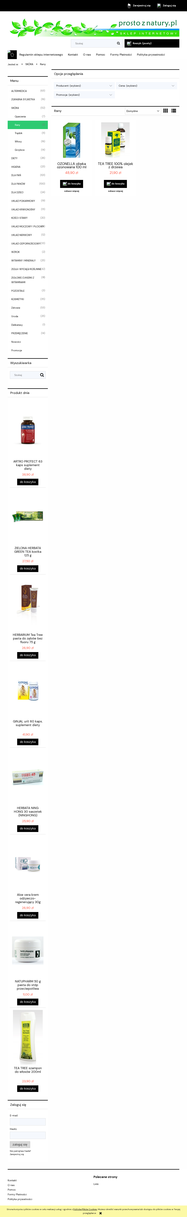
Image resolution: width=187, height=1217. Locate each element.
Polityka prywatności (20, 1199)
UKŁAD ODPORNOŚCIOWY (26, 243)
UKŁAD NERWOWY (21, 235)
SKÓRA (15, 108)
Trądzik (18, 133)
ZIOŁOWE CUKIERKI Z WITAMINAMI (22, 280)
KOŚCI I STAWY (19, 217)
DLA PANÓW (18, 183)
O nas (11, 1185)
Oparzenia (20, 116)
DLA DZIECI (17, 192)
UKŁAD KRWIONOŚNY (23, 209)
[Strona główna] (93, 26)
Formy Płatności (17, 1194)
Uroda (14, 316)
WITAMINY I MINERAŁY (23, 260)
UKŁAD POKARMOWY (23, 201)
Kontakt (12, 1180)
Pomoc (12, 1189)
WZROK (15, 252)
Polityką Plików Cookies (85, 1209)
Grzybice (19, 149)
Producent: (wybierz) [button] (68, 85)
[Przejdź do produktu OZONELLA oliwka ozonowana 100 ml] (71, 140)
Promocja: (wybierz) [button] (68, 94)
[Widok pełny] (173, 111)
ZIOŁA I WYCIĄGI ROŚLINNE (26, 269)
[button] (71, 191)
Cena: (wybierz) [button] (128, 85)
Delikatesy (17, 324)
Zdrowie (15, 307)
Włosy (18, 141)
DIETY (14, 158)
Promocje (16, 350)
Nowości (16, 341)
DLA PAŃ (16, 175)
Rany (17, 125)
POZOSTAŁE (17, 290)
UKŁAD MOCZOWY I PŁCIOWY (27, 226)
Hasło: (13, 1129)
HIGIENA (15, 166)
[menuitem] (41, 54)
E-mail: (14, 1115)
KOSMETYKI (17, 299)
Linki (96, 1184)
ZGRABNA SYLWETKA (23, 99)
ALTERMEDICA (19, 91)
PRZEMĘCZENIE (19, 333)
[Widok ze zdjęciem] (165, 111)
